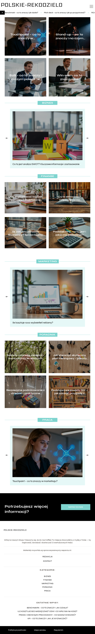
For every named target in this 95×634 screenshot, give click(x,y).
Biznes (47, 102)
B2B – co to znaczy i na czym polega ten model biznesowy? (25, 77)
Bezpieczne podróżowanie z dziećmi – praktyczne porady (25, 392)
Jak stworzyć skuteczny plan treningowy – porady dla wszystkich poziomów (69, 357)
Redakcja (47, 556)
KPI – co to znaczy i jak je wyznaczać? (47, 618)
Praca (47, 419)
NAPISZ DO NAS (75, 507)
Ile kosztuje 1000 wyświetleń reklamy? (32, 322)
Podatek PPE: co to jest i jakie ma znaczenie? (69, 233)
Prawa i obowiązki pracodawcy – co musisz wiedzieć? (47, 615)
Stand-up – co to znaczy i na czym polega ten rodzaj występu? (69, 36)
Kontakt (47, 561)
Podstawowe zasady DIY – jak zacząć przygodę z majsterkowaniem (69, 392)
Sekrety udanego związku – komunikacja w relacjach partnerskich (25, 357)
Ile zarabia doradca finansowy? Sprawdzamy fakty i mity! (25, 233)
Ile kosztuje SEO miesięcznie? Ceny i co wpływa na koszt (47, 611)
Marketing (47, 261)
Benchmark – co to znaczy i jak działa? (47, 608)
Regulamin (58, 630)
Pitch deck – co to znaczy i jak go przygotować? (41, 12)
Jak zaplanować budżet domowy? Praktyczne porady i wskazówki (25, 198)
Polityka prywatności (17, 630)
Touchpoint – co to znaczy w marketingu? (25, 36)
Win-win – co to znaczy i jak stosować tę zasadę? (69, 77)
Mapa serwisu (40, 630)
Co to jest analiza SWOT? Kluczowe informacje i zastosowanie (45, 164)
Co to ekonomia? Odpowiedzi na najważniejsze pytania (69, 198)
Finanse (47, 176)
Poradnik (47, 334)
